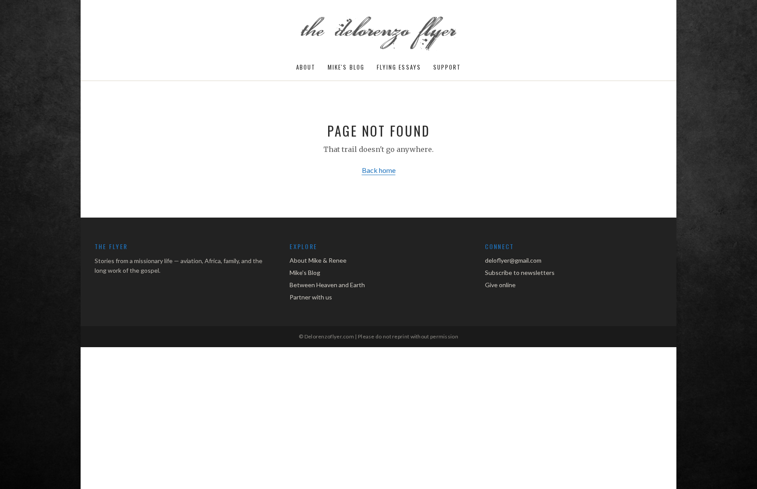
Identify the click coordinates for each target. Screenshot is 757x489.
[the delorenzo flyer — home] (379, 34)
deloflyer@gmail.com (513, 260)
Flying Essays (399, 67)
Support (447, 67)
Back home (379, 170)
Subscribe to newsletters (520, 272)
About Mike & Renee (318, 260)
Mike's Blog (346, 67)
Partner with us (311, 297)
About (305, 67)
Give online (500, 284)
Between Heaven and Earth (327, 284)
